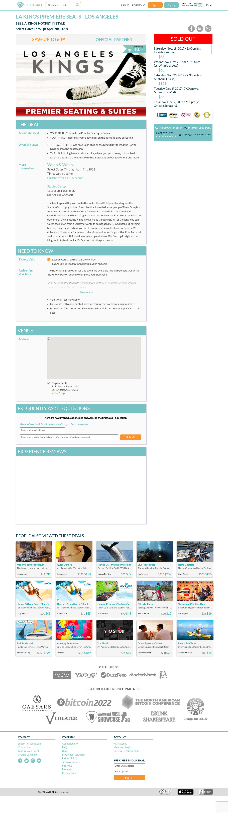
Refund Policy (69, 758)
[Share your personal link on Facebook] (191, 31)
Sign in (155, 5)
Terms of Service (71, 761)
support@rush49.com (29, 743)
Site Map (67, 765)
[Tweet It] (199, 31)
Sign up (171, 5)
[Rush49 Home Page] (29, 7)
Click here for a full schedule (65, 178)
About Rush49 (70, 743)
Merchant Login (122, 747)
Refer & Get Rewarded (126, 750)
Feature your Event (28, 750)
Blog (64, 750)
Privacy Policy (70, 772)
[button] (94, 356)
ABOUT (125, 5)
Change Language (28, 754)
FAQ (184, 127)
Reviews (66, 769)
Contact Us (24, 747)
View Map (58, 393)
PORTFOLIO (138, 5)
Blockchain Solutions (73, 754)
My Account (120, 743)
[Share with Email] (208, 31)
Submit (130, 437)
